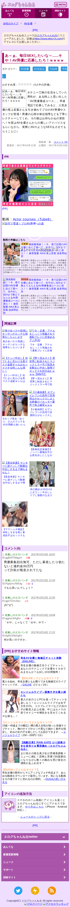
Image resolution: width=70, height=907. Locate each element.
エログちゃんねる (47, 35)
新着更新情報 (11, 854)
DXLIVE (27, 684)
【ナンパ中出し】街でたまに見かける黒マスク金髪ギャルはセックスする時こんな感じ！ (14, 381)
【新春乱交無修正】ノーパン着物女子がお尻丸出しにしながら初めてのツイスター (41, 455)
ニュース (43, 10)
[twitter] (18, 896)
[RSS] (52, 896)
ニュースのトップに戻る (35, 816)
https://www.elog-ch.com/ (48, 38)
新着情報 (26, 10)
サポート (8, 869)
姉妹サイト (60, 10)
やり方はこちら (34, 806)
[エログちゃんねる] (18, 4)
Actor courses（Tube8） (33, 219)
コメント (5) (61, 142)
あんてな (9, 10)
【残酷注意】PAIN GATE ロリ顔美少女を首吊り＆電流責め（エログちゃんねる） (43, 745)
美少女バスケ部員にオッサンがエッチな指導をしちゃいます (14, 344)
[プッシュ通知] (35, 896)
